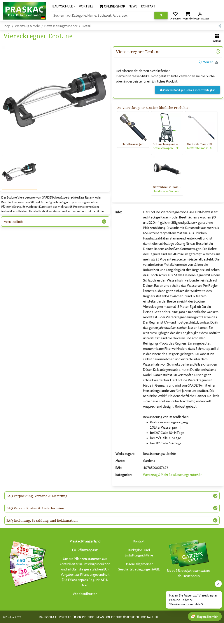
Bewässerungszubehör (60, 26)
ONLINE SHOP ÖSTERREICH (122, 617)
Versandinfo (13, 221)
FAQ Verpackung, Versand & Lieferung (37, 496)
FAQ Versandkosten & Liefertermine (35, 508)
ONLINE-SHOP (85, 617)
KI (157, 617)
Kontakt (139, 541)
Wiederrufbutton (85, 594)
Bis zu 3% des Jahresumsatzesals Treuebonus (188, 573)
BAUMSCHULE (48, 617)
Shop (6, 26)
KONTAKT (147, 617)
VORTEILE (65, 617)
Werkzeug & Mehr (27, 26)
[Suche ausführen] (161, 15)
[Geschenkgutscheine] (27, 563)
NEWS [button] (133, 6)
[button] (64, 6)
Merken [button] (207, 62)
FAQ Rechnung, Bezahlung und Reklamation (42, 520)
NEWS (100, 617)
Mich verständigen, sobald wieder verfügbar (189, 90)
